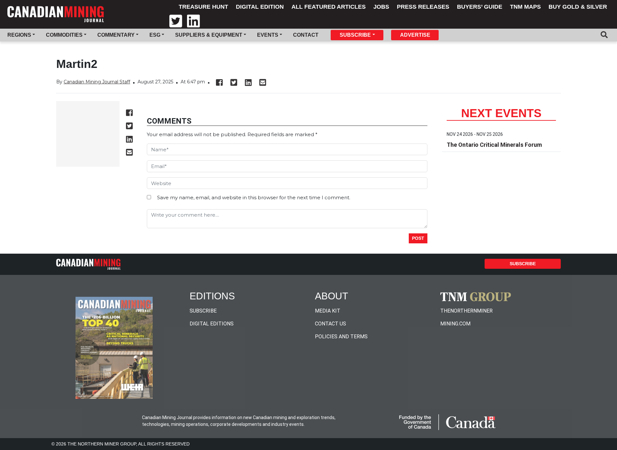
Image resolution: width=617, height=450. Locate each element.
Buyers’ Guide (479, 7)
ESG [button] (154, 35)
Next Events (501, 113)
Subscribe (523, 263)
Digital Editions (212, 324)
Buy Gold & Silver (578, 7)
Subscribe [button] (355, 35)
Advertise (415, 35)
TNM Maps (525, 7)
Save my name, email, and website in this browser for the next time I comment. (253, 197)
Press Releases (423, 7)
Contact (305, 35)
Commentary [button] (116, 35)
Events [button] (267, 35)
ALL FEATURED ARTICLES (328, 7)
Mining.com (455, 324)
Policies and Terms (341, 336)
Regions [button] (19, 35)
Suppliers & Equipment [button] (208, 35)
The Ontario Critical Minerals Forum (494, 144)
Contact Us (330, 324)
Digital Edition (260, 7)
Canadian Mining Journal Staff (97, 82)
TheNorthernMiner (466, 311)
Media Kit (327, 311)
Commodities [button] (64, 35)
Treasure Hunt (203, 7)
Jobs (381, 7)
